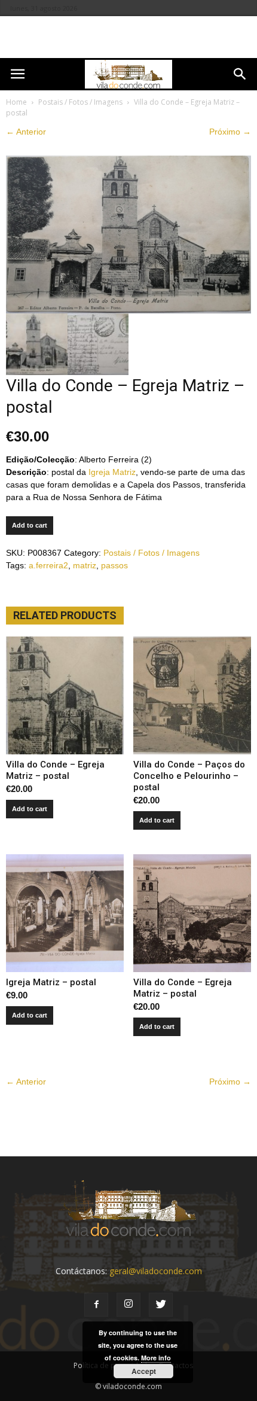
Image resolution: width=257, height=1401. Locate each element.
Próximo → (230, 131)
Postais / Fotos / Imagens (80, 102)
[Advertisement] (128, 37)
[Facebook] (96, 1305)
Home (16, 102)
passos (114, 565)
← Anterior (26, 131)
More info (156, 1357)
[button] (240, 74)
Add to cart (29, 525)
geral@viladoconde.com (155, 1271)
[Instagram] (128, 1305)
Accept (143, 1371)
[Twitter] (161, 1305)
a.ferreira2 (48, 565)
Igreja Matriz (112, 472)
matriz (84, 565)
